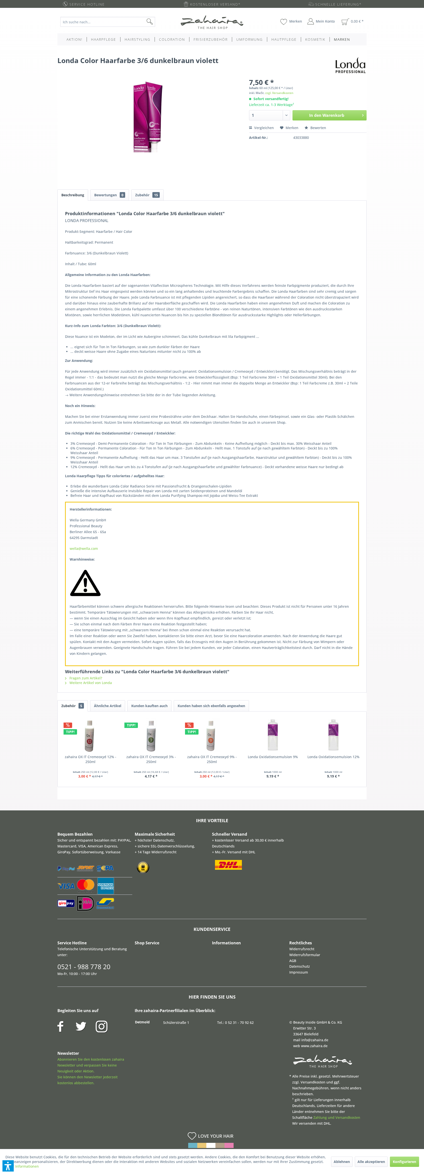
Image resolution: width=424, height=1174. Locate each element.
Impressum (298, 972)
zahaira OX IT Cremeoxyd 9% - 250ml (212, 759)
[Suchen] (157, 22)
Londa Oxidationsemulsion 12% (333, 756)
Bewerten (317, 127)
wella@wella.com (84, 548)
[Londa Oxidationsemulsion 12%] (333, 735)
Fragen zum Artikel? (85, 678)
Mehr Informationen (22, 1166)
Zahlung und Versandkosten (336, 1117)
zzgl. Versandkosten (279, 93)
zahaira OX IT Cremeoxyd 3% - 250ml (151, 759)
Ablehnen (342, 1161)
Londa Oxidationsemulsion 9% (273, 756)
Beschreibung (72, 195)
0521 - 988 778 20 (83, 966)
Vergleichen (263, 127)
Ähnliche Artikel (107, 705)
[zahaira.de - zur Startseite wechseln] (212, 22)
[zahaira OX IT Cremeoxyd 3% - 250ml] (151, 735)
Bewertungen (108, 195)
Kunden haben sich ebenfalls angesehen (211, 705)
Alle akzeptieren (371, 1161)
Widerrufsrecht (301, 949)
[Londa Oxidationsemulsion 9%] (273, 735)
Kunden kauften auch (149, 705)
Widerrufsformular (304, 954)
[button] (8, 1166)
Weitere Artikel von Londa (90, 682)
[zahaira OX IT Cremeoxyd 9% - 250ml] (212, 735)
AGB (292, 960)
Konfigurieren (404, 1161)
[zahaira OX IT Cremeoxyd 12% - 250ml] (90, 735)
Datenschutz (299, 966)
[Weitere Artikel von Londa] (351, 65)
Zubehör (146, 195)
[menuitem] (111, 22)
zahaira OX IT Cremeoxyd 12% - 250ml (90, 759)
